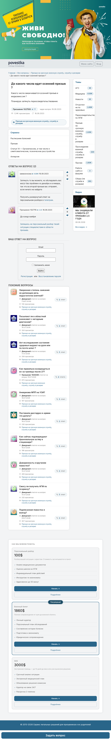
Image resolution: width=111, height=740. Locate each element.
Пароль (40, 256)
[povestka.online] (16, 64)
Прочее (83, 163)
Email (41, 247)
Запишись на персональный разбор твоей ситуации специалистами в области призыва (39, 227)
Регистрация (27, 276)
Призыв (14, 143)
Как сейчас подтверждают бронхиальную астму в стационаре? (33, 439)
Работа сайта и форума (82, 170)
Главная (11, 73)
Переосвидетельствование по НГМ (85, 116)
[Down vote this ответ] (67, 179)
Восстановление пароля (50, 276)
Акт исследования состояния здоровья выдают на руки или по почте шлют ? (34, 345)
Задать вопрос (55, 735)
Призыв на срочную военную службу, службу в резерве (55, 73)
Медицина (83, 94)
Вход (99, 64)
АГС (83, 88)
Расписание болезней (21, 138)
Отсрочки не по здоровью (83, 107)
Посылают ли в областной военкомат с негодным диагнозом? (32, 319)
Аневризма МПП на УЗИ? (32, 392)
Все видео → (81, 227)
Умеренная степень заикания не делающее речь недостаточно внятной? (34, 293)
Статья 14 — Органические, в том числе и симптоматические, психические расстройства (33, 150)
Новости (83, 99)
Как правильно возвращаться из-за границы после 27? (34, 370)
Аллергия (15, 156)
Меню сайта (86, 64)
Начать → (55, 588)
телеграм (48, 200)
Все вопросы (23, 73)
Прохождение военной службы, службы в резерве (84, 151)
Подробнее (55, 595)
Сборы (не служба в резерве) (83, 181)
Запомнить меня (42, 265)
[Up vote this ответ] (67, 172)
